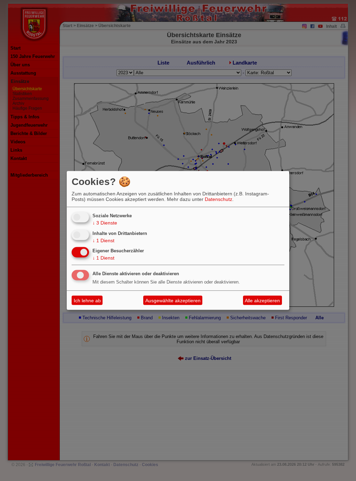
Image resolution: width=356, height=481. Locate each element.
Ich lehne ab (87, 300)
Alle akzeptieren (262, 300)
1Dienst (103, 240)
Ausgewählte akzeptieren (173, 300)
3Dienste (104, 223)
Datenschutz (218, 199)
